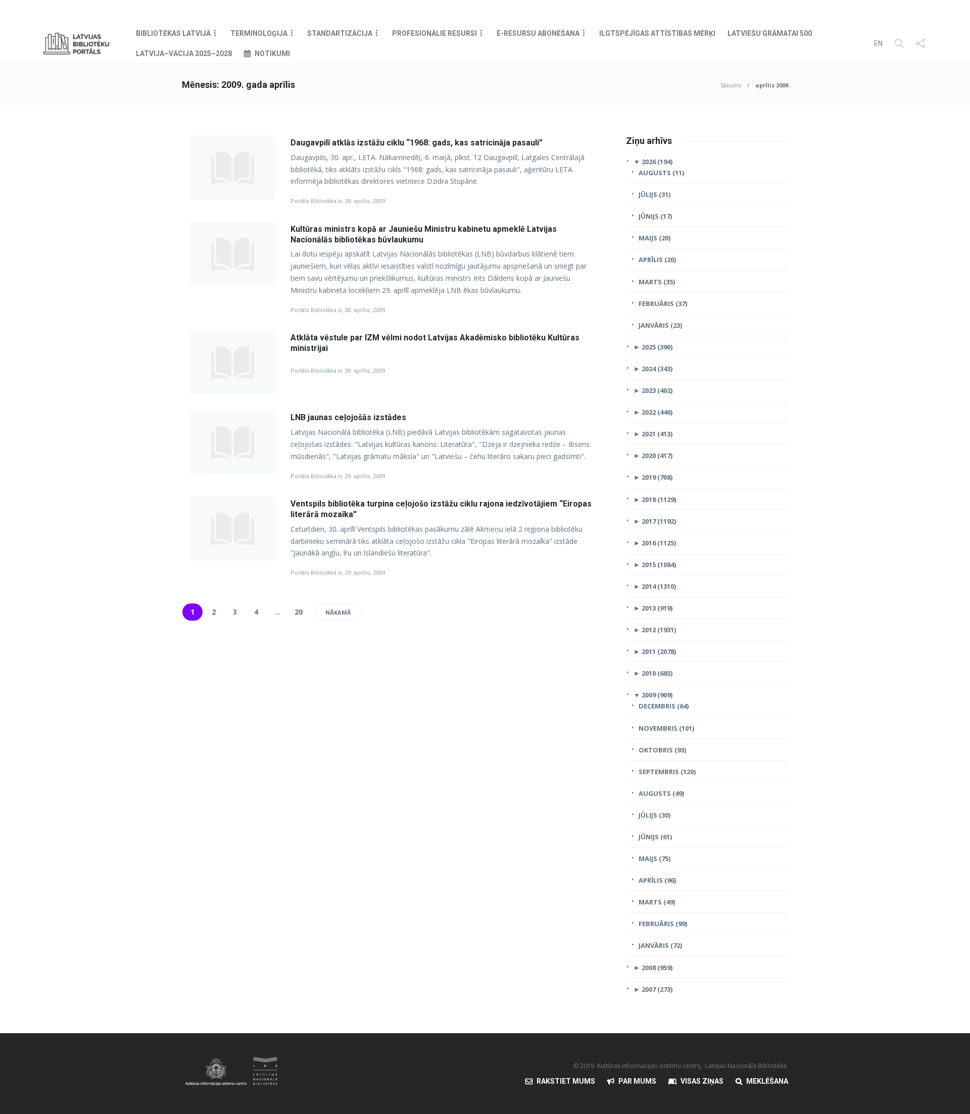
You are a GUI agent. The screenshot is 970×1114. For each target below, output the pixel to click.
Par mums (637, 1081)
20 (299, 612)
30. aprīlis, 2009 (365, 201)
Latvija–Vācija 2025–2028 (184, 53)
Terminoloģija (258, 33)
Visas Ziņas (702, 1081)
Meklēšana (767, 1081)
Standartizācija (339, 33)
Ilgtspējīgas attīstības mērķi (657, 33)
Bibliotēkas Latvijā (173, 33)
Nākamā (338, 612)
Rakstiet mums (566, 1081)
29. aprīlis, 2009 (365, 476)
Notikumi (272, 53)
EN (878, 43)
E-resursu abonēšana (538, 33)
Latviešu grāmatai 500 (770, 33)
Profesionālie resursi (434, 33)
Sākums (730, 85)
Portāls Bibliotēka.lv (316, 201)
